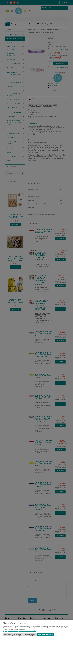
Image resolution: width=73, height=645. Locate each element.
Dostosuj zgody (30, 635)
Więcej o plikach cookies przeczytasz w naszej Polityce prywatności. (19, 631)
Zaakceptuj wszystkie (45, 635)
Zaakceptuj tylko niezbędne (13, 635)
